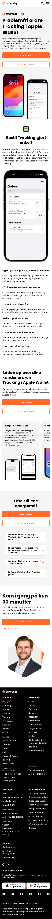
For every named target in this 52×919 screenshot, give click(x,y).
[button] (26, 537)
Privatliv (5, 903)
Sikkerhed (23, 903)
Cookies (33, 903)
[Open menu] (47, 3)
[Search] (42, 3)
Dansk (8, 864)
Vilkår (14, 903)
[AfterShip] (10, 3)
